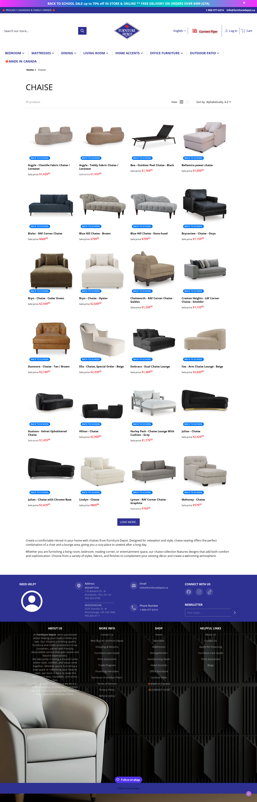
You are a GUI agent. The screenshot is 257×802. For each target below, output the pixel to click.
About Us (210, 634)
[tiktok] (209, 592)
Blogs (211, 665)
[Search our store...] (82, 31)
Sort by (200, 102)
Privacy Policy (107, 689)
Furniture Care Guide (107, 653)
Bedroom (159, 640)
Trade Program (107, 665)
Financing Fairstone (106, 671)
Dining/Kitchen (158, 653)
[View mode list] (187, 102)
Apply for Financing (210, 646)
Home (158, 634)
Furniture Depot (132, 788)
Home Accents (159, 665)
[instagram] (199, 592)
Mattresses (158, 646)
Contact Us (107, 634)
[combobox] (44, 31)
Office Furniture (158, 671)
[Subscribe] (234, 613)
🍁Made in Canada (159, 683)
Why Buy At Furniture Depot (107, 640)
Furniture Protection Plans (107, 677)
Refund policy (107, 695)
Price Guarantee (107, 659)
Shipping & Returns (106, 646)
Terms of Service (107, 683)
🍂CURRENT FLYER (159, 689)
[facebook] (188, 592)
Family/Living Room (159, 659)
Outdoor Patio (159, 677)
